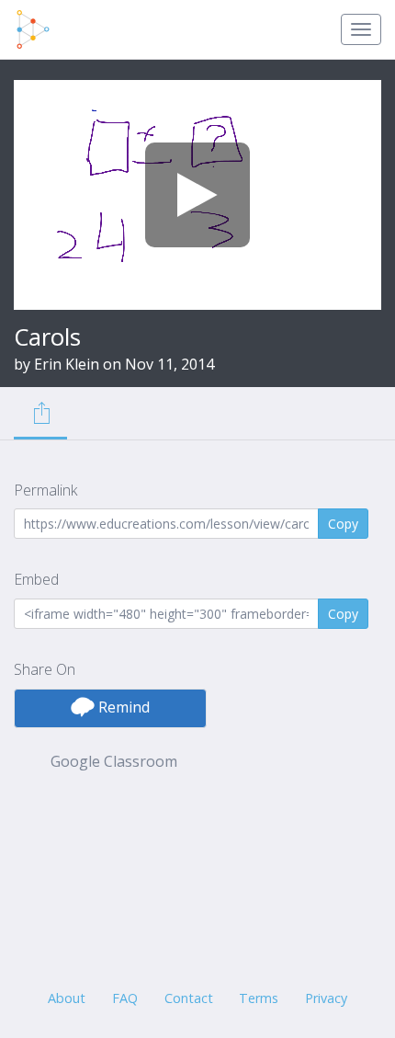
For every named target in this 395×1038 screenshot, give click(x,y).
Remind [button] (122, 707)
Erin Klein (66, 364)
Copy (343, 523)
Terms (258, 998)
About (66, 998)
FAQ (125, 998)
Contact (188, 998)
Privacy (326, 998)
